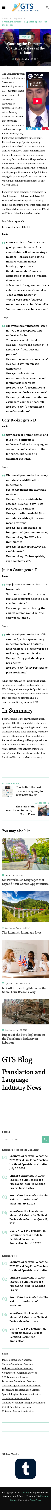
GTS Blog (24, 1492)
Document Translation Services (19, 1381)
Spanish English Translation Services (21, 1394)
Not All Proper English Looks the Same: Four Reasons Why (24, 990)
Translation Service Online (16, 1398)
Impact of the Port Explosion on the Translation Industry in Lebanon (23, 1038)
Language (25, 37)
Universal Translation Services (18, 1411)
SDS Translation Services (15, 1377)
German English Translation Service (21, 1385)
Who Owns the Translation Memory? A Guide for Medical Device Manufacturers (28, 1215)
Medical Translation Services (17, 1360)
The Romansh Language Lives (21, 932)
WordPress (35, 1500)
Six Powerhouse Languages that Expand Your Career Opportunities (25, 882)
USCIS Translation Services (16, 1407)
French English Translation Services (21, 1389)
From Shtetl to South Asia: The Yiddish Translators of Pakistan (29, 1199)
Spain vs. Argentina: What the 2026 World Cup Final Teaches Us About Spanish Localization (29, 1160)
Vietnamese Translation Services (19, 1372)
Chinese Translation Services (17, 1364)
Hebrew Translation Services (17, 1368)
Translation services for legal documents (23, 1402)
